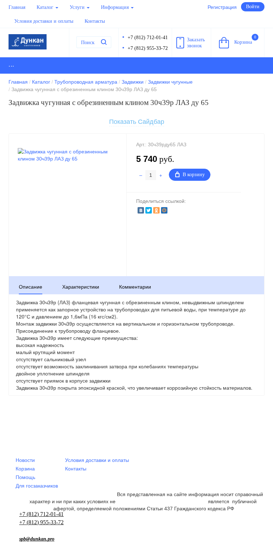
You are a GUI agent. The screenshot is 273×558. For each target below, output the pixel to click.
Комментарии (135, 287)
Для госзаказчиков (37, 486)
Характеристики (80, 287)
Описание (30, 287)
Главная (17, 7)
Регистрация (222, 7)
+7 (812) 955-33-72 (148, 48)
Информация (115, 7)
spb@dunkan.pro (36, 539)
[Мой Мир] (164, 210)
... (12, 64)
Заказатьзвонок (196, 42)
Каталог (46, 7)
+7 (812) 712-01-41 (148, 37)
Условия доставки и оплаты (43, 21)
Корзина (245, 40)
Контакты (95, 21)
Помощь (25, 477)
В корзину (194, 174)
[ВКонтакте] (141, 210)
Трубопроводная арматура (85, 82)
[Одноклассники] (156, 210)
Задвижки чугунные (170, 82)
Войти (252, 6)
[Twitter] (148, 210)
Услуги (78, 7)
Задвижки (133, 82)
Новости (25, 460)
